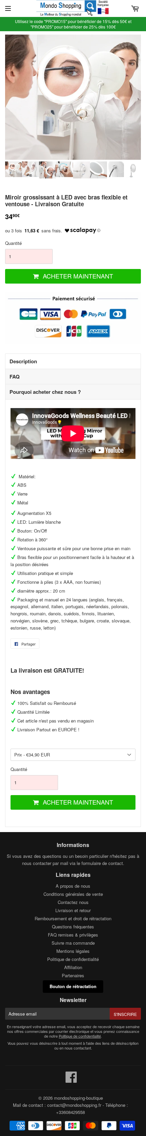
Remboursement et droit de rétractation (73, 918)
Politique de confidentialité (73, 959)
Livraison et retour (73, 910)
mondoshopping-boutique (78, 1098)
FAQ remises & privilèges (73, 934)
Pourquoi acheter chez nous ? (45, 392)
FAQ (15, 376)
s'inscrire (125, 1014)
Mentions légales (73, 951)
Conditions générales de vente (73, 894)
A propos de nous (73, 886)
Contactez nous (73, 902)
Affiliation (73, 967)
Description (23, 361)
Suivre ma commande (73, 943)
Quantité (13, 243)
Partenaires (73, 975)
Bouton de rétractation (73, 986)
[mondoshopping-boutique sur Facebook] (71, 1080)
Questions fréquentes (73, 926)
